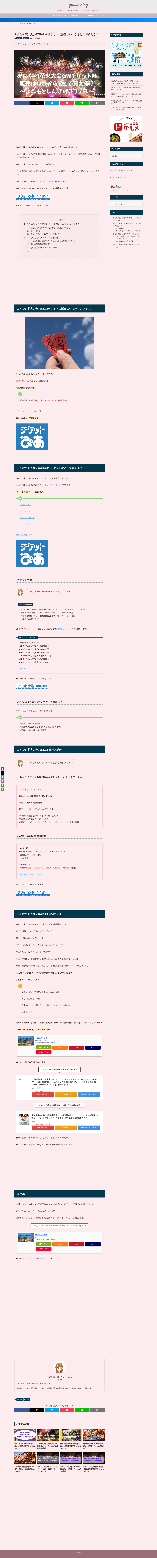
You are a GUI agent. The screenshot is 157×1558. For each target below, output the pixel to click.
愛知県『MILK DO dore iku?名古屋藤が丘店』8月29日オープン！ (126, 89)
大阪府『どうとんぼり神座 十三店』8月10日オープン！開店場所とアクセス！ (126, 95)
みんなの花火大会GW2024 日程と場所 (42, 238)
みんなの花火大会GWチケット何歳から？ (46, 234)
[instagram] (80, 1552)
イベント (19, 38)
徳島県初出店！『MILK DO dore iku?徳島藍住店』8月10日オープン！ (126, 102)
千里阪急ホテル (41, 1038)
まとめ (29, 251)
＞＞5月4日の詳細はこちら (30, 874)
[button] (21, 103)
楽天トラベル (43, 1047)
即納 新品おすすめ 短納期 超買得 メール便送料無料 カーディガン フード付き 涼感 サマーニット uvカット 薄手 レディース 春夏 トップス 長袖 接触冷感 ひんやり (66, 1116)
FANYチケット (26, 511)
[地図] (53, 1042)
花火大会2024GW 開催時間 (40, 244)
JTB (76, 1047)
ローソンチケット (27, 518)
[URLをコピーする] (97, 103)
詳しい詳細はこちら (24, 535)
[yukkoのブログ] (78, 5)
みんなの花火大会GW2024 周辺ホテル (42, 248)
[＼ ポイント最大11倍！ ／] (78, 20)
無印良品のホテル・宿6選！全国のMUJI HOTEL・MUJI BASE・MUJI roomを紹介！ (125, 82)
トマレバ (43, 1040)
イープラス (24, 524)
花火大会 (25, 38)
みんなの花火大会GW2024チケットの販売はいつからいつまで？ (53, 224)
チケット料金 (36, 231)
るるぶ (93, 1047)
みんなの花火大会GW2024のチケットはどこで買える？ (49, 228)
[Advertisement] (59, 127)
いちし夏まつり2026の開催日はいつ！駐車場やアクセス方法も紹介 (126, 108)
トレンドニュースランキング (119, 190)
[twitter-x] (77, 1552)
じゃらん (60, 1047)
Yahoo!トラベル (44, 1052)
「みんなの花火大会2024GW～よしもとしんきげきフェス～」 (53, 241)
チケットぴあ (48, 181)
